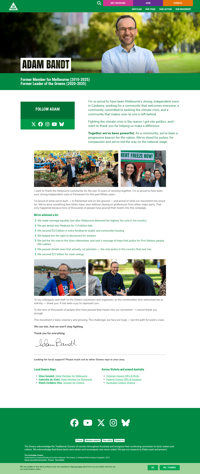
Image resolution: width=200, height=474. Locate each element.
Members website (93, 440)
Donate (178, 3)
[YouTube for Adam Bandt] (54, 125)
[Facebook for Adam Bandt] (40, 125)
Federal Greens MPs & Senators (123, 379)
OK (152, 467)
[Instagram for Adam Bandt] (47, 125)
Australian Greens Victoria (120, 382)
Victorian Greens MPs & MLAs (122, 376)
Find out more (76, 467)
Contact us (119, 440)
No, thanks (169, 467)
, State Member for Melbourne (63, 376)
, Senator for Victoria (61, 382)
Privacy (79, 440)
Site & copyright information (35, 460)
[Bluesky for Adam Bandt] (61, 125)
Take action (165, 9)
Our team (150, 9)
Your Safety (59, 460)
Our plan (136, 9)
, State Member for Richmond (65, 379)
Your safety (107, 440)
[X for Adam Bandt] (33, 125)
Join (148, 3)
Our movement (183, 9)
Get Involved (118, 3)
